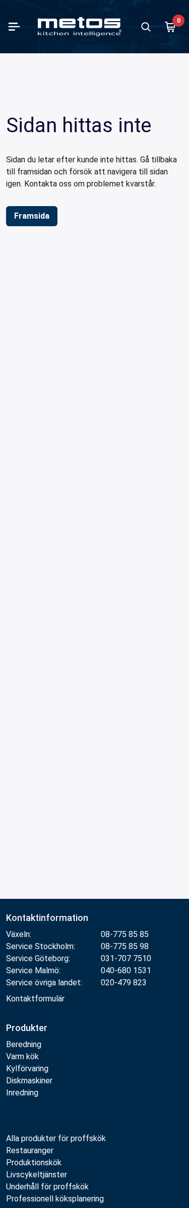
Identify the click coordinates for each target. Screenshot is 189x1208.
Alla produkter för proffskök (56, 1138)
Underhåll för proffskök (47, 1186)
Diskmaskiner (29, 1080)
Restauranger (29, 1150)
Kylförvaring (27, 1068)
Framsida (31, 216)
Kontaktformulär (35, 998)
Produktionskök (33, 1162)
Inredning (22, 1092)
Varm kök (22, 1056)
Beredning (23, 1044)
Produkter (26, 1028)
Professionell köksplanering (55, 1198)
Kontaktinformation (47, 917)
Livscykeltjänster (36, 1174)
